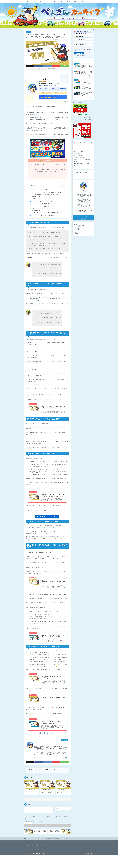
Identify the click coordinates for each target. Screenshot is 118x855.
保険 (55, 1)
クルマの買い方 (77, 229)
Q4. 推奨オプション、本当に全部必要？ (41, 203)
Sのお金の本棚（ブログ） (80, 165)
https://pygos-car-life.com (37, 757)
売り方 (68, 1)
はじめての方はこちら (79, 44)
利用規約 (42, 845)
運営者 (75, 1)
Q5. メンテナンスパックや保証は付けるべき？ (43, 206)
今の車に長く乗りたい (79, 39)
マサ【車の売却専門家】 (80, 153)
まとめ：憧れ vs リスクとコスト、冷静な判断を (43, 215)
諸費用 (55, 733)
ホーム (27, 1)
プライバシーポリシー (35, 845)
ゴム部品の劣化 (36, 198)
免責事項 (43, 853)
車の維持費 (28, 735)
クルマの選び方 (77, 231)
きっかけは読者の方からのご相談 (40, 189)
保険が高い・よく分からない (80, 33)
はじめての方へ (34, 2)
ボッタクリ (34, 733)
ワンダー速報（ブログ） (80, 147)
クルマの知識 (28, 32)
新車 (51, 733)
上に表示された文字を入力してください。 (33, 821)
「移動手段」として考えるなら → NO (41, 210)
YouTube (83, 1)
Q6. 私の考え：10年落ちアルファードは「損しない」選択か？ (46, 208)
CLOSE (63, 185)
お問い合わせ (28, 853)
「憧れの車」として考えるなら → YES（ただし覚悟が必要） (46, 212)
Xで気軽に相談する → (79, 53)
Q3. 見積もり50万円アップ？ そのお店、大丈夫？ (44, 201)
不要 (39, 733)
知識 (61, 1)
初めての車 (47, 733)
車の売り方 (76, 233)
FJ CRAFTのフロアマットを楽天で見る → (47, 516)
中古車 (43, 733)
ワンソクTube (78, 149)
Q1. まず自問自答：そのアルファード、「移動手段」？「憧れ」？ (47, 192)
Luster (76, 161)
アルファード (29, 733)
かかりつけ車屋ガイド (79, 225)
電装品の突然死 (36, 196)
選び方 (41, 1)
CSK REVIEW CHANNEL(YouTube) (82, 157)
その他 (75, 232)
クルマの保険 (77, 227)
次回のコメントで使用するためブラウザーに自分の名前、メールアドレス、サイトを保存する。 (47, 816)
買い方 (48, 1)
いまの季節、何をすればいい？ (81, 42)
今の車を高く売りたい (79, 36)
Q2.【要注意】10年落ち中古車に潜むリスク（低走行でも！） (46, 194)
